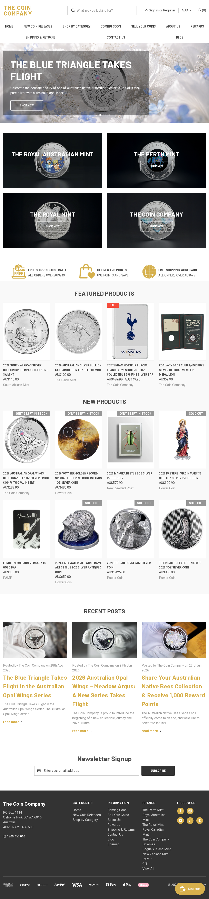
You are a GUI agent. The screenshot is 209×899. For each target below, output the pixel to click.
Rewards (197, 26)
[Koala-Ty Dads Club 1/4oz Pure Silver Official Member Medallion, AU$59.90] (182, 331)
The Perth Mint (152, 810)
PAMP (147, 859)
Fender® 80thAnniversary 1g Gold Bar (24, 565)
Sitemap (113, 844)
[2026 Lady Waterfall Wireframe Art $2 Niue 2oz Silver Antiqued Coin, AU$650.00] (78, 529)
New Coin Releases (38, 26)
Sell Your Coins (143, 26)
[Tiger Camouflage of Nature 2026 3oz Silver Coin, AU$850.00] (182, 529)
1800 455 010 (16, 836)
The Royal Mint (153, 825)
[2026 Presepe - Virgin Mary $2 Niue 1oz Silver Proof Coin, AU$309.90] (182, 439)
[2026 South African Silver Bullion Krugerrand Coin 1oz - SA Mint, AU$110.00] (26, 331)
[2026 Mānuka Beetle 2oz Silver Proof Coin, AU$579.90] (130, 439)
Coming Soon (111, 26)
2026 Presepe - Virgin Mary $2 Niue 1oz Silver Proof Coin (180, 476)
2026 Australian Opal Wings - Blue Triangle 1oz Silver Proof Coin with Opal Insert (26, 478)
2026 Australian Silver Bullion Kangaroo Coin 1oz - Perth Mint (78, 368)
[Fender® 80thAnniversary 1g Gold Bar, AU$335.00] (26, 529)
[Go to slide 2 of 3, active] (104, 115)
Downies (148, 844)
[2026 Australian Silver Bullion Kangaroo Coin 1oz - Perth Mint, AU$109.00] (78, 331)
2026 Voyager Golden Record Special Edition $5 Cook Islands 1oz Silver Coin (78, 478)
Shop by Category (76, 26)
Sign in (154, 10)
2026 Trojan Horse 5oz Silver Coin (129, 565)
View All (148, 869)
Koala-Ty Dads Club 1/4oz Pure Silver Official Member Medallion (181, 370)
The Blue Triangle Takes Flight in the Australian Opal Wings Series (35, 686)
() (203, 10)
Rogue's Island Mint (156, 849)
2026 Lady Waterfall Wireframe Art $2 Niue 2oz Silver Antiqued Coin (78, 567)
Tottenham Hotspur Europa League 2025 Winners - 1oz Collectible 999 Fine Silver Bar (130, 370)
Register (169, 10)
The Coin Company (155, 839)
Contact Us (116, 37)
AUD (185, 10)
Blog (179, 37)
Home (9, 26)
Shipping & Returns (41, 37)
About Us (173, 26)
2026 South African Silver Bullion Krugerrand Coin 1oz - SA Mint (25, 370)
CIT (144, 864)
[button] (104, 272)
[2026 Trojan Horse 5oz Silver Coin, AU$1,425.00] (130, 529)
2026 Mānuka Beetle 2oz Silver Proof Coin (129, 476)
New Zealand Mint (155, 854)
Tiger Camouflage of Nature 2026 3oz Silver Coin (180, 565)
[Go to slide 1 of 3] (3, 79)
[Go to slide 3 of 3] (205, 79)
